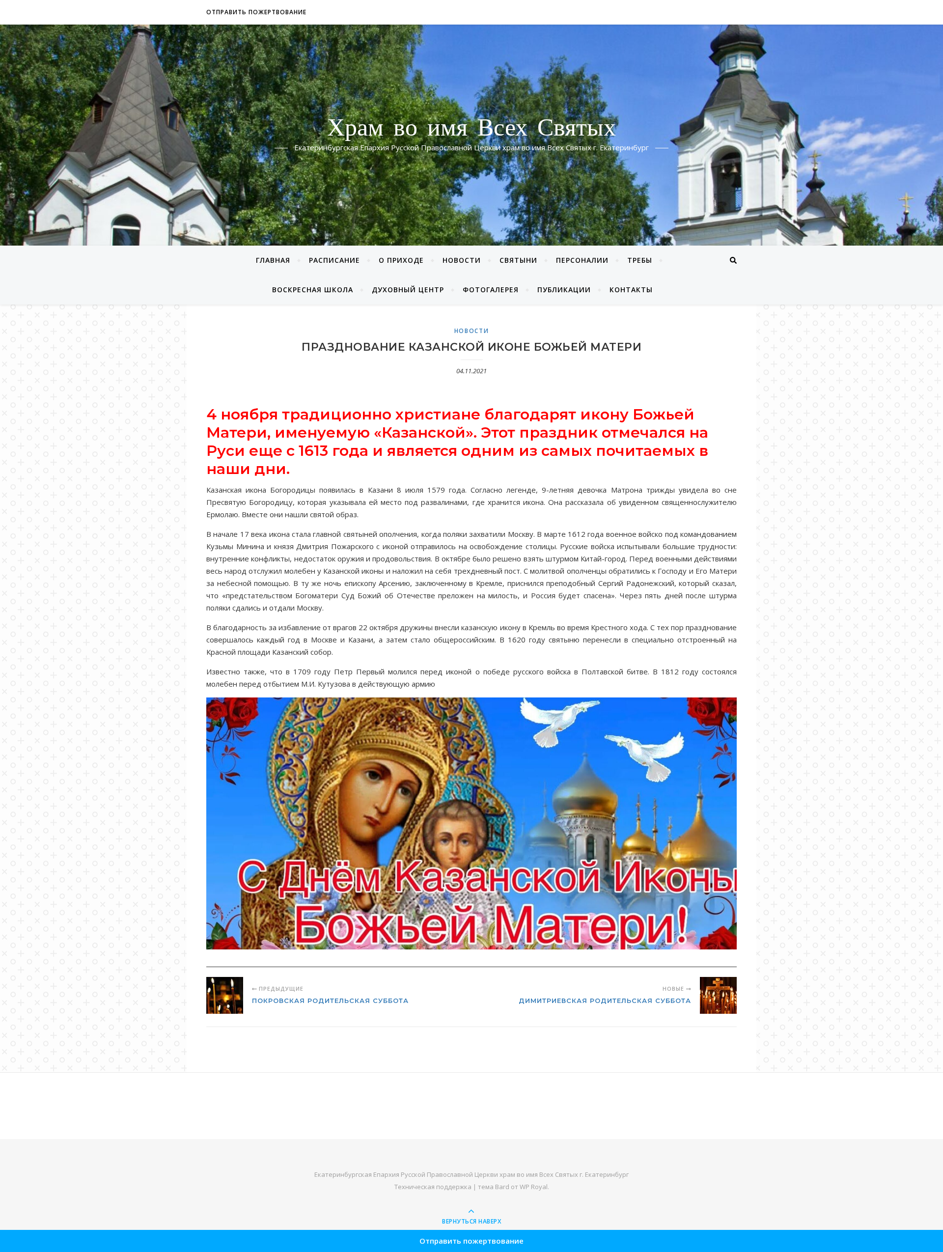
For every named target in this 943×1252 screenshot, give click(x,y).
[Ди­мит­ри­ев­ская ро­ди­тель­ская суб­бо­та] (718, 995)
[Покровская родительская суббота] (224, 995)
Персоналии (582, 260)
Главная (273, 260)
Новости (462, 260)
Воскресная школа (312, 289)
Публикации (564, 289)
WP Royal (534, 1186)
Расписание (334, 260)
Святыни (518, 260)
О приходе (401, 260)
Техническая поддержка (433, 1186)
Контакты (631, 289)
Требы (639, 260)
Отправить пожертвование (256, 12)
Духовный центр (408, 289)
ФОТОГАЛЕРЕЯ (491, 289)
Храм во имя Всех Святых (471, 129)
